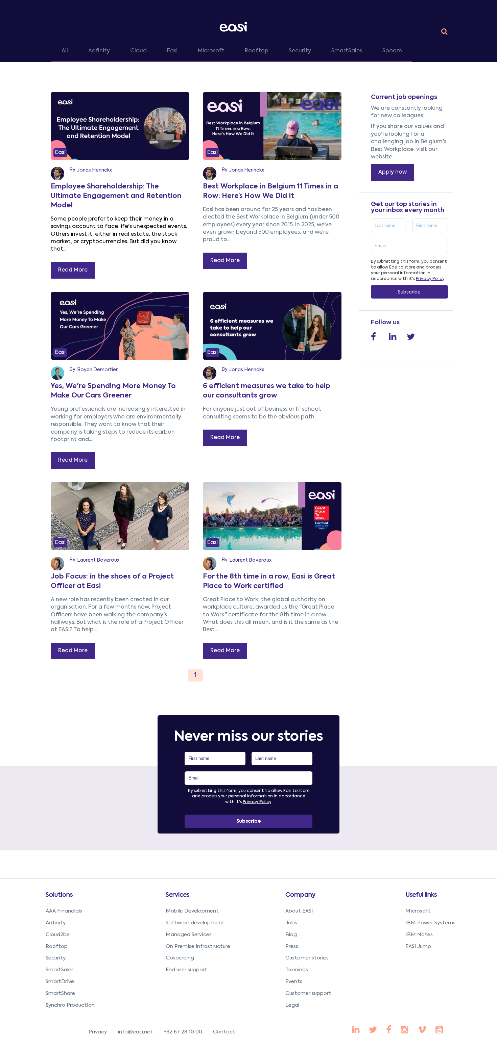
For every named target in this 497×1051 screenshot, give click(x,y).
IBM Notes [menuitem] (419, 934)
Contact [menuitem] (224, 1031)
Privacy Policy (430, 279)
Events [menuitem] (293, 981)
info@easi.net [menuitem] (135, 1031)
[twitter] (373, 1030)
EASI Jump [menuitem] (418, 946)
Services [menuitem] (177, 895)
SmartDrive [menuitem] (60, 981)
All (65, 51)
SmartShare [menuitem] (60, 993)
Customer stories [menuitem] (307, 957)
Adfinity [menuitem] (56, 922)
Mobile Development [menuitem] (192, 911)
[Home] (234, 26)
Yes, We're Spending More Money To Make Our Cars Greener (113, 391)
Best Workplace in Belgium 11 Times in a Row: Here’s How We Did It (270, 191)
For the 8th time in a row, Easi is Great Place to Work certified (269, 581)
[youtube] (404, 1030)
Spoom (392, 51)
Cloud (138, 51)
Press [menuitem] (291, 946)
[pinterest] (388, 1030)
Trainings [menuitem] (296, 969)
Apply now (392, 172)
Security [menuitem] (56, 957)
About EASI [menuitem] (299, 911)
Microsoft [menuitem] (418, 911)
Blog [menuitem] (291, 934)
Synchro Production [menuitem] (70, 1005)
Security (300, 51)
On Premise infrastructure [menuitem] (198, 946)
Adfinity (99, 51)
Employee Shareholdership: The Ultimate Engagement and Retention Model (116, 196)
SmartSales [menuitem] (60, 969)
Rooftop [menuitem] (57, 946)
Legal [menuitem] (292, 1005)
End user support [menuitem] (186, 969)
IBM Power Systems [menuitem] (430, 922)
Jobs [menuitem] (291, 922)
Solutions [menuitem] (59, 895)
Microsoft (211, 51)
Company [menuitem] (300, 895)
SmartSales (346, 51)
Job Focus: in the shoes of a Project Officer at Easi (112, 581)
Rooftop (256, 51)
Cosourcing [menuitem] (180, 957)
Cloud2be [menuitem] (58, 934)
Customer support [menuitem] (308, 993)
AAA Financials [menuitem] (64, 911)
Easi (172, 51)
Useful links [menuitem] (421, 895)
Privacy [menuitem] (98, 1031)
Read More (73, 270)
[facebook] (355, 1030)
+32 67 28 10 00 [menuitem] (183, 1031)
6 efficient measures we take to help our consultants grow (266, 391)
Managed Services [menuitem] (189, 934)
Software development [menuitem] (195, 922)
